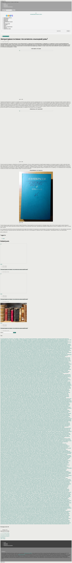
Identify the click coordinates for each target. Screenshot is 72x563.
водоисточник (29, 367)
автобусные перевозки (16, 342)
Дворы (60, 382)
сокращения (45, 487)
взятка (24, 365)
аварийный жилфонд (64, 340)
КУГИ (6, 414)
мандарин (34, 420)
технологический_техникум (18, 497)
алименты (60, 346)
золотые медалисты (18, 401)
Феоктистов (57, 509)
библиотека (22, 354)
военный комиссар (10, 368)
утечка (32, 505)
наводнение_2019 (8, 433)
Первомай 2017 (43, 455)
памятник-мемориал (10, 452)
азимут (57, 343)
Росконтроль (58, 477)
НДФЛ (39, 436)
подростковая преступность (32, 459)
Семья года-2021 (66, 482)
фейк (32, 509)
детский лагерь (3, 390)
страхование (54, 492)
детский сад (8, 390)
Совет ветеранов (11, 487)
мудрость (54, 430)
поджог (18, 459)
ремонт (1, 476)
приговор (19, 466)
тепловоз (6, 496)
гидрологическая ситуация (42, 376)
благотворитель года (26, 357)
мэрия (29, 432)
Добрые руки (38, 391)
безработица (35, 353)
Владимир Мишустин (32, 366)
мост (19, 430)
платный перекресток (49, 457)
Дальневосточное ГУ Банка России (56, 381)
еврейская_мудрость (12, 394)
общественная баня (42, 443)
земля (50, 400)
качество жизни (47, 407)
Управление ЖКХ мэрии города (18, 504)
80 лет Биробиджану (50, 339)
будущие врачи (30, 359)
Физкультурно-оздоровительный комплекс (57, 510)
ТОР (64, 497)
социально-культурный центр (33, 489)
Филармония (12, 511)
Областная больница (59, 441)
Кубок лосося (2, 414)
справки (41, 491)
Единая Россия (41, 394)
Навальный (62, 432)
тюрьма (51, 500)
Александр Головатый (26, 345)
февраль (30, 507)
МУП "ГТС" (48, 431)
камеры (67, 405)
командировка (42, 409)
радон (30, 473)
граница (67, 379)
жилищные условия (62, 396)
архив (64, 350)
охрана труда (10, 451)
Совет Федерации (18, 487)
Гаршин (43, 375)
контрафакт (39, 411)
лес (12, 417)
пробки (45, 468)
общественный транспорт (5, 444)
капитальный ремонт (19, 407)
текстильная (45, 495)
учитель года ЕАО (19, 506)
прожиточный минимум (41, 469)
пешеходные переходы (52, 456)
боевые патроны (22, 358)
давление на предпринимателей (6, 381)
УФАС (47, 505)
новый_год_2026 (24, 441)
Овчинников (60, 444)
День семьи (54, 387)
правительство (57, 463)
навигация (67, 432)
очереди (14, 451)
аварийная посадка (36, 340)
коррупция (21, 412)
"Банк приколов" (5, 338)
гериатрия (2, 376)
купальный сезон (46, 414)
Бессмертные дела (63, 353)
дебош (65, 382)
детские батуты (42, 389)
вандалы (2, 362)
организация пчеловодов (42, 448)
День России (49, 387)
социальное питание (4, 490)
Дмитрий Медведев (11, 391)
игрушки (57, 401)
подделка (7, 459)
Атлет (22, 351)
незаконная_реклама (34, 437)
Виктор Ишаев (50, 365)
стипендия (27, 492)
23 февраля (24, 339)
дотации (29, 393)
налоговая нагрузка (9, 434)
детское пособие (21, 390)
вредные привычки (14, 370)
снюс (50, 486)
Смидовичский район (29, 486)
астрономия (6, 351)
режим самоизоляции (21, 475)
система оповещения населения (6, 484)
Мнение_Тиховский (17, 428)
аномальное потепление (32, 348)
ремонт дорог (6, 476)
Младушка (53, 427)
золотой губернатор (6, 401)
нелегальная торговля (45, 437)
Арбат (8, 350)
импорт (30, 402)
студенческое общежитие (16, 493)
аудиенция (26, 351)
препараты (40, 465)
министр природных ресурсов (21, 425)
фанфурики (10, 507)
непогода (55, 437)
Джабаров (27, 390)
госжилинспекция (24, 379)
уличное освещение (51, 502)
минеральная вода (30, 424)
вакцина (8, 361)
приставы (7, 468)
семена (41, 482)
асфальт (10, 351)
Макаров (53, 419)
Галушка (34, 375)
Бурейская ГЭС (46, 359)
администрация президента (44, 343)
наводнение (2, 433)
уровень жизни (13, 505)
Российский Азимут (27, 478)
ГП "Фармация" (57, 379)
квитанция (16, 408)
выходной (51, 374)
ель (16, 395)
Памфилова (64, 451)
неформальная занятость (63, 438)
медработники (40, 422)
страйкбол (48, 492)
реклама (57, 475)
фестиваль (65, 509)
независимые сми (3, 437)
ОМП (1, 446)
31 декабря (29, 339)
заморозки (16, 399)
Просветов (39, 470)
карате (33, 407)
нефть (69, 438)
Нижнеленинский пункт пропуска (6, 439)
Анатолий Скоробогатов (57, 347)
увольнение (14, 501)
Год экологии (26, 377)
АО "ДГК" (47, 349)
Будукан (25, 359)
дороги (64, 392)
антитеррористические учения (39, 349)
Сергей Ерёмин (13, 483)
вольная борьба (13, 369)
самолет (29, 480)
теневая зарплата (63, 495)
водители (18, 367)
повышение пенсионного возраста (24, 458)
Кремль (28, 413)
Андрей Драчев (12, 348)
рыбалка (35, 479)
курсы (1, 415)
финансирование (26, 511)
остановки (16, 449)
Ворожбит (18, 369)
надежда (23, 433)
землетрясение (45, 400)
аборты (31, 340)
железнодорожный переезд (46, 395)
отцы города (58, 450)
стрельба (59, 492)
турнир (31, 500)
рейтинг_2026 (53, 475)
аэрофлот (49, 351)
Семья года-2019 (53, 482)
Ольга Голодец (51, 445)
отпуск (33, 450)
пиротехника (16, 457)
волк (54, 368)
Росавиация (32, 477)
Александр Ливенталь (59, 345)
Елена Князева (6, 395)
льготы (68, 418)
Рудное (10, 479)
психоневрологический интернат (17, 472)
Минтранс (6, 427)
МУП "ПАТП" (57, 431)
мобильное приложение (66, 428)
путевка (49, 472)
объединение (45, 444)
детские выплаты (48, 389)
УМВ (60, 502)
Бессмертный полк (3, 354)
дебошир (68, 382)
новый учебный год (4, 441)
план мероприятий (41, 457)
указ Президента (35, 502)
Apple (3, 340)
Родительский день (4, 477)
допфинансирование (59, 392)
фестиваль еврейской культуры (6, 510)
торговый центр (9, 498)
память (15, 452)
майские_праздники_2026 (35, 419)
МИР (29, 427)
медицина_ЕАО (7, 422)
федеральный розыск (18, 509)
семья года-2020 (59, 482)
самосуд (38, 480)
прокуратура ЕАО (8, 470)
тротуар (45, 499)
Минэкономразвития (19, 427)
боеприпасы (27, 358)
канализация (12, 407)
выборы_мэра (49, 372)
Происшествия (7, 23)
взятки (27, 365)
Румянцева (24, 479)
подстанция (40, 459)
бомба (57, 358)
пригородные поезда (25, 466)
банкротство (28, 352)
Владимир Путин (39, 366)
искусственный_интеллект (37, 404)
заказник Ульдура (11, 398)
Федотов (24, 509)
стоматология (43, 492)
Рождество (18, 477)
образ (46, 442)
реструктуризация (18, 476)
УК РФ (30, 502)
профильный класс (26, 471)
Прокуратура (2, 470)
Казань (39, 405)
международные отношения (64, 422)
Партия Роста (3, 453)
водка (21, 367)
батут (47, 352)
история (59, 404)
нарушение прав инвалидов (9, 435)
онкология (24, 446)
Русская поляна (29, 479)
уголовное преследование (33, 501)
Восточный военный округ (51, 369)
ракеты (59, 473)
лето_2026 (42, 417)
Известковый (10, 402)
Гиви (10, 376)
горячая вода (58, 378)
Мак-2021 (50, 419)
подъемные (56, 459)
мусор (1, 432)
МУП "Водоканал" (43, 431)
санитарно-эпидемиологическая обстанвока (60, 480)
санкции (6, 481)
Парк (50, 452)
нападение (29, 434)
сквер (39, 484)
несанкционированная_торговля (6, 438)
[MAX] (12, 15)
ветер (16, 363)
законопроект (51, 398)
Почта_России (47, 463)
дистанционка (55, 390)
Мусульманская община (14, 432)
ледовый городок (11, 416)
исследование (54, 404)
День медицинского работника (11, 386)
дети (1, 389)
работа (69, 472)
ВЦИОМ (51, 371)
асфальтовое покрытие (16, 351)
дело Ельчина (50, 383)
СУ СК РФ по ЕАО (60, 493)
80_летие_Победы (58, 339)
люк (5, 419)
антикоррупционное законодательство (64, 348)
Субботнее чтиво (7, 28)
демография (55, 383)
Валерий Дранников (60, 361)
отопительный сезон (23, 450)
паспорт (16, 453)
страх (51, 492)
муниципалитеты (13, 431)
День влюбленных (3, 384)
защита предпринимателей (24, 400)
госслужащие (36, 379)
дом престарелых (43, 392)
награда (14, 433)
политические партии (28, 461)
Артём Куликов (56, 350)
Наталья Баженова (58, 435)
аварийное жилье (43, 340)
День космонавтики (67, 384)
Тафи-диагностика (37, 495)
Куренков (67, 414)
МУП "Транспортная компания (65, 431)
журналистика (24, 397)
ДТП (42, 393)
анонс (46, 348)
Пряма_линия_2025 (47, 471)
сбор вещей (21, 481)
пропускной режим (33, 470)
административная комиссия (9, 343)
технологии (10, 497)
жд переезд (31, 395)
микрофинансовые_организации (6, 424)
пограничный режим (51, 458)
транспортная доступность (10, 499)
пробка (42, 468)
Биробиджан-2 (3, 355)
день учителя (17, 388)
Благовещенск (62, 356)
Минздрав (36, 424)
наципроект (26, 436)
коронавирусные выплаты (65, 411)
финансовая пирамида (44, 511)
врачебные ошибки (4, 370)
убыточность (9, 501)
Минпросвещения (65, 425)
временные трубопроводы (23, 370)
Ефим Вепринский (22, 395)
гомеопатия (7, 378)
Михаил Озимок (43, 427)
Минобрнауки (48, 425)
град (64, 379)
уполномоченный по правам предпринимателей (26, 503)
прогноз (59, 468)
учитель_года (26, 506)
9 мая (1, 340)
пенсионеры (46, 454)
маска (8, 421)
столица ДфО (37, 492)
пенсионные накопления (5, 455)
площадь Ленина (63, 457)
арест (25, 350)
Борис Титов (67, 358)
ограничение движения (9, 445)
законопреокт (46, 398)
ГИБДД (7, 376)
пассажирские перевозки (23, 453)
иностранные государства (30, 403)
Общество (6, 19)
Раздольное (49, 473)
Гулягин (65, 380)
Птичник (30, 472)
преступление (45, 465)
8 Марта (42, 339)
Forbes (6, 340)
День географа (10, 384)
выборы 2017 (58, 371)
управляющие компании (5, 505)
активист (66, 343)
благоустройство (7, 358)
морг (1, 430)
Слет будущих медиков (42, 485)
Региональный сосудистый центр (56, 474)
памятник (4, 452)
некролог (39, 437)
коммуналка (2, 410)
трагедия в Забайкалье (36, 498)
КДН (20, 408)
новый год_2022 (61, 440)
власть (60, 366)
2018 (21, 339)
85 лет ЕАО (64, 339)
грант (70, 379)
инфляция (68, 403)
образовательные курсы (58, 442)
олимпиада (45, 445)
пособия (67, 462)
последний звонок (58, 462)
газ (11, 375)
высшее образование (29, 374)
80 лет (45, 339)
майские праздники (21, 419)
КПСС (57, 412)
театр (42, 495)
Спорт (5, 25)
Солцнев (55, 487)
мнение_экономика (24, 428)
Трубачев (53, 499)
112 (19, 339)
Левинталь (41, 415)
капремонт (26, 407)
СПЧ (44, 491)
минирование (56, 424)
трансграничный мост (45, 498)
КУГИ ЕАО (9, 414)
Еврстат (35, 394)
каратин (36, 407)
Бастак (40, 352)
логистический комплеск (5, 418)
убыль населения (3, 501)
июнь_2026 (2, 405)
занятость (20, 399)
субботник (2, 494)
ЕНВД (18, 395)
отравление (36, 450)
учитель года (13, 506)
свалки (41, 481)
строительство (68, 492)
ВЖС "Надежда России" (66, 363)
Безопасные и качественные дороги (26, 353)
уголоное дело (55, 501)
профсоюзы (36, 471)
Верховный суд (67, 362)
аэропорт (45, 351)
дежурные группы (11, 383)
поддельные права (13, 459)
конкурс (5, 411)
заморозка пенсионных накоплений (7, 399)
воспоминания (37, 369)
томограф (54, 497)
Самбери (7, 480)
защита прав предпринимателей (12, 400)
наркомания (57, 434)
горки (14, 378)
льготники (57, 418)
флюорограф (10, 512)
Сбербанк (17, 481)
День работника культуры (25, 387)
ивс (49, 401)
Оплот (67, 446)
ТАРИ (22, 495)
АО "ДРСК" (51, 349)
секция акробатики (66, 481)
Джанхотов (31, 390)
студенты (9, 493)
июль (66, 404)
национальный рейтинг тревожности (16, 436)
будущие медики (36, 359)
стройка (1, 493)
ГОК (44, 377)
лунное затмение (32, 418)
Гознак (42, 377)
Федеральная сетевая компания (59, 507)
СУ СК (33, 493)
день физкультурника (24, 388)
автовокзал (33, 342)
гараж (37, 375)
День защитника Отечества (35, 384)
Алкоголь (2, 347)
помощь (45, 461)
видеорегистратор (38, 365)
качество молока (63, 407)
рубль (8, 479)
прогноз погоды (64, 468)
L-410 (12, 340)
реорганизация (12, 476)
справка (38, 491)
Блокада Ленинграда (14, 358)
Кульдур (26, 414)
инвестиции (45, 402)
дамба (16, 382)
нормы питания (31, 441)
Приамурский (56, 465)
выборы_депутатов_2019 (42, 372)
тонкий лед (58, 497)
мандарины (38, 420)
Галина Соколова (29, 375)
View (1, 264)
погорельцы (36, 458)
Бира (50, 354)
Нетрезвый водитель (45, 438)
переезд (57, 455)
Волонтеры (57, 368)
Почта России (42, 463)
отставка (41, 450)
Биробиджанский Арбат (45, 355)
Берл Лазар (49, 353)
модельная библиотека (4, 429)
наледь (47, 433)
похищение (34, 463)
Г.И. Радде (6, 375)
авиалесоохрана (41, 341)
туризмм (28, 500)
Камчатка (2, 407)
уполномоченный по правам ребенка (43, 503)
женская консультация (64, 395)
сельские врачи (3, 482)
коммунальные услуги (27, 410)
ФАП (14, 507)
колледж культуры (32, 409)
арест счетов (28, 350)
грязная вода (37, 380)
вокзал (47, 368)
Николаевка (15, 439)
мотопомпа (32, 430)
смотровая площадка (37, 486)
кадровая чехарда (29, 405)
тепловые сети (11, 496)
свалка (38, 481)
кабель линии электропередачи (11, 405)
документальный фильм (56, 391)
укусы (46, 502)
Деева (6, 383)
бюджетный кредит (54, 360)
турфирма (38, 500)
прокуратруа (64, 469)
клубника (7, 409)
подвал (67, 458)
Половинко (38, 461)
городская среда (31, 378)
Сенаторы (2, 483)
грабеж (61, 379)
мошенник (36, 430)
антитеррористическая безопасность (13, 349)
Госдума (19, 379)
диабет (37, 390)
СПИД (1, 491)
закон (24, 398)
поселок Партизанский (29, 462)
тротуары (49, 499)
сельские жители (9, 482)
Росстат (35, 478)
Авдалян (25, 341)
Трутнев (8, 500)
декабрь (22, 383)
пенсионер (37, 454)
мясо (48, 432)
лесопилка (29, 417)
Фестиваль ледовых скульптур (27, 510)
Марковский (68, 420)
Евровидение (27, 394)
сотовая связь (8, 489)
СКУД (24, 485)
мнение (56, 427)
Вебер (13, 362)
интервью (46, 403)
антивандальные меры (51, 348)
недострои (58, 436)
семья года (47, 482)
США (9, 495)
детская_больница (35, 389)
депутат (56, 388)
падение (47, 451)
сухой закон (53, 494)
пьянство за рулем (64, 472)
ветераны (22, 363)
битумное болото (50, 356)
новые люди (38, 440)
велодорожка (52, 362)
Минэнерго (25, 427)
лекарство (41, 416)
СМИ (20, 486)
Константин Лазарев (14, 411)
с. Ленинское (55, 479)
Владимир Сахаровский (47, 366)
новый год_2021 (55, 440)
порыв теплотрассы (9, 462)
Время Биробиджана (32, 370)
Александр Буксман (10, 345)
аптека (1, 350)
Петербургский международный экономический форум (21, 456)
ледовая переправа (66, 415)
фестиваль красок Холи (17, 510)
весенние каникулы (4, 363)
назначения (30, 433)
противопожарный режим (5, 471)
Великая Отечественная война (44, 362)
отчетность (2, 451)
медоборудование (29, 422)
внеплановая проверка (66, 366)
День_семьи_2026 (48, 388)
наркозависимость (43, 434)
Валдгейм (16, 361)
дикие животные (42, 390)
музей (57, 430)
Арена (10, 350)
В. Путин (65, 360)
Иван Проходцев (43, 401)
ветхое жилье (50, 363)
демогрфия (60, 383)
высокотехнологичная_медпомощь (7, 374)
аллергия (15, 347)
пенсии (33, 454)
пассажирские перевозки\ (32, 453)
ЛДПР (37, 415)
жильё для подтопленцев (15, 397)
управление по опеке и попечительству (52, 504)
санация (46, 480)
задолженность (3, 398)
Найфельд (35, 433)
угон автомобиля (66, 501)
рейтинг (48, 475)
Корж (54, 411)
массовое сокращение (24, 421)
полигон (1, 461)
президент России (3, 465)
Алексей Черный (51, 346)
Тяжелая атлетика (56, 500)
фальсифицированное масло (57, 506)
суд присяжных (18, 494)
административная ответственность (22, 343)
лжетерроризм (47, 417)
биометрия (46, 354)
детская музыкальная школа (18, 389)
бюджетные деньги (18, 360)
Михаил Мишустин (36, 427)
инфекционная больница (57, 403)
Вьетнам (59, 374)
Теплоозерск (24, 496)
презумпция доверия (31, 465)
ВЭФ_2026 (65, 374)
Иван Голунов (37, 401)
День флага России (32, 388)
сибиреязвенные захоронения (38, 483)
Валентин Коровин (44, 361)
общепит (36, 443)
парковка (57, 452)
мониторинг (61, 429)
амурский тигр (42, 347)
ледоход (23, 416)
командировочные (48, 409)
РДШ (14, 474)
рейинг (45, 475)
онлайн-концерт (29, 446)
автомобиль (46, 342)
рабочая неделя (9, 473)
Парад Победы (37, 452)
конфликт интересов (45, 411)
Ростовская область (54, 478)
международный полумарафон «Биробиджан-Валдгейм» (11, 423)
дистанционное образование (64, 390)
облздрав (7, 442)
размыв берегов (55, 473)
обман (38, 442)
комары (53, 409)
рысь (52, 479)
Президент (67, 464)
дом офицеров (37, 392)
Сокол (41, 487)
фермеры (61, 509)
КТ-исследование (67, 413)
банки (67, 351)
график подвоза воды (4, 380)
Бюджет (63, 359)
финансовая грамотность (35, 511)
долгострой (18, 392)
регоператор (7, 475)
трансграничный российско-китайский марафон (59, 498)
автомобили (41, 342)
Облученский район (13, 442)
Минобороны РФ (42, 425)
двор (58, 382)
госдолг (15, 379)
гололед (55, 377)
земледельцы (39, 400)
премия (36, 465)
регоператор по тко (13, 475)
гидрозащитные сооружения (19, 376)
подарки (56, 458)
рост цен (39, 478)
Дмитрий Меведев (4, 391)
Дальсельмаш (12, 382)
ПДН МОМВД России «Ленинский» (13, 454)
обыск (54, 444)
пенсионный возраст (14, 455)
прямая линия (54, 471)
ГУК (63, 380)
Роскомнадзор (53, 477)
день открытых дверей (32, 386)
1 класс (10, 339)
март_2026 (4, 421)
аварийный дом (57, 340)
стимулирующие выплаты (20, 492)
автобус (56, 341)
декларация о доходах (43, 383)
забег (36, 397)
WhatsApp (19, 340)
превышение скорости (24, 464)
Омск (5, 446)
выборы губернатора (65, 371)
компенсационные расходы (41, 410)
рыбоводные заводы (41, 479)
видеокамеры (31, 365)
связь (50, 481)
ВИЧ (11, 366)
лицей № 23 (62, 417)
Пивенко (67, 456)
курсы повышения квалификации (9, 415)
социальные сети (28, 490)
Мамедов (20, 420)
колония (37, 409)
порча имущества (59, 461)
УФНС (54, 505)
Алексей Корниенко (29, 346)
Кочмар (51, 412)
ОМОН (68, 445)
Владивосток (16, 366)
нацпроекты (35, 436)
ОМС (3, 446)
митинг (31, 427)
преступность (50, 465)
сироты (61, 483)
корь (25, 412)
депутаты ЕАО (65, 388)
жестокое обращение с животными (19, 396)
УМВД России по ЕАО (13, 503)
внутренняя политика (10, 367)
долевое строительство (25, 392)
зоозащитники (25, 401)
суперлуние (41, 494)
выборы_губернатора (32, 372)
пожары (37, 460)
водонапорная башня (53, 367)
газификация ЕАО (15, 375)
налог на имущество (55, 433)
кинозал (33, 408)
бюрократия (60, 360)
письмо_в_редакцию (31, 457)
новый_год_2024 (11, 441)
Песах (5, 456)
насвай (41, 435)
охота (6, 451)
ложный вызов (12, 418)
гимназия (49, 376)
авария (8, 341)
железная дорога (37, 395)
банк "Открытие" (58, 351)
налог (50, 433)
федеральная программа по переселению (45, 507)
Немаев (51, 437)
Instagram (9, 340)
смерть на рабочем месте (14, 486)
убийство (62, 500)
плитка (58, 457)
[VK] (10, 15)
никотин (48, 439)
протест (42, 470)
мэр (27, 432)
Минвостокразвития (22, 424)
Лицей (58, 417)
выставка (15, 374)
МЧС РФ (25, 432)
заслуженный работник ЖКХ (64, 399)
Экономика (6, 18)
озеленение (23, 445)
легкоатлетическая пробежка (55, 415)
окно (26, 445)
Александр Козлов (42, 345)
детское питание (14, 390)
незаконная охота (19, 437)
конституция (29, 411)
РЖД (43, 476)
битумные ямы (56, 356)
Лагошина (32, 415)
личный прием (67, 417)
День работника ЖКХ (15, 387)
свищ (48, 481)
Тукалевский (17, 500)
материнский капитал (37, 421)
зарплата (54, 399)
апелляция (55, 349)
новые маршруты (44, 440)
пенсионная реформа (63, 454)
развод (45, 473)
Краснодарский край (4, 413)
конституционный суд (22, 411)
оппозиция (6, 448)
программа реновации (9, 469)
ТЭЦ (45, 500)
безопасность (16, 353)
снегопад (47, 486)
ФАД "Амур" (43, 506)
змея (1, 401)
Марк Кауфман (55, 420)
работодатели (3, 473)
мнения (29, 428)
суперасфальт (36, 494)
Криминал (47, 413)
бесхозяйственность (11, 354)
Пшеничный (58, 472)
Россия (32, 478)
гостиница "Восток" (42, 379)
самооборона (33, 480)
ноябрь (43, 441)
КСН (63, 413)
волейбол (51, 368)
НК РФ (51, 439)
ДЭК (50, 393)
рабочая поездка (15, 473)
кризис (39, 413)
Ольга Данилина (57, 445)
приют (27, 468)
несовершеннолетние (29, 438)
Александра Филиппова (20, 346)
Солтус (52, 487)
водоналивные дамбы (44, 367)
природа (35, 466)
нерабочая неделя (60, 437)
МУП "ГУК (53, 431)
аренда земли (14, 350)
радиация (27, 473)
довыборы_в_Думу (45, 391)
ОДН (17, 445)
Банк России (63, 351)
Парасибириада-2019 (44, 452)
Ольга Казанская (63, 445)
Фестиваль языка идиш (44, 510)
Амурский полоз (36, 347)
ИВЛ (48, 401)
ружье (13, 479)
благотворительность (57, 357)
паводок (43, 451)
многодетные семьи (35, 428)
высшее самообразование (38, 374)
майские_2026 (27, 419)
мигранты (42, 423)
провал (52, 468)
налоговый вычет (24, 434)
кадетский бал (20, 405)
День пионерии (65, 386)
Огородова (65, 444)
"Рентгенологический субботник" (62, 338)
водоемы (24, 367)
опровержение (22, 448)
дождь (50, 391)
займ (7, 398)
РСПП (64, 478)
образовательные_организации (6, 443)
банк (54, 351)
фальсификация (49, 506)
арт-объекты (40, 350)
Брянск (22, 359)
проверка (56, 468)
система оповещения (67, 483)
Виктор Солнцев (62, 365)
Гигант (12, 376)
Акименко (62, 343)
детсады (4, 389)
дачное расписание (21, 382)
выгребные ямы (3, 373)
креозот (32, 413)
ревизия (29, 474)
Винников (2, 366)
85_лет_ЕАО (68, 339)
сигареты (46, 483)
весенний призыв (11, 363)
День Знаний (52, 384)
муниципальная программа (21, 431)
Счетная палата (64, 494)
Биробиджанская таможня (27, 355)
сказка (33, 484)
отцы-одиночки (64, 450)
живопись (36, 396)
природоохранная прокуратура (51, 466)
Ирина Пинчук (13, 404)
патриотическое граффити (52, 453)
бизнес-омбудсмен (40, 354)
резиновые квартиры (38, 475)
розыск (21, 477)
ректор (66, 475)
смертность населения (4, 486)
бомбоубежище (62, 358)
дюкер (52, 393)
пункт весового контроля (37, 472)
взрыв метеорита (19, 365)
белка (39, 353)
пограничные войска (43, 458)
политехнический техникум (19, 461)
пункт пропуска (45, 472)
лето (39, 417)
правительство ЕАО (64, 463)
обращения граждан (21, 443)
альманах (19, 347)
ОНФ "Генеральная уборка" (39, 446)
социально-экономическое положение (61, 489)
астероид (2, 351)
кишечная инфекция (55, 408)
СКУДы (26, 485)
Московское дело (14, 430)
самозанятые (25, 480)
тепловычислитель (17, 496)
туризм (24, 500)
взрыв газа (5, 365)
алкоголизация (67, 346)
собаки (52, 486)
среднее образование (49, 491)
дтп (44, 393)
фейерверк (28, 509)
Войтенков (44, 368)
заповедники (39, 399)
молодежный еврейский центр (22, 429)
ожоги (19, 445)
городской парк (46, 378)
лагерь (28, 415)
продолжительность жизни (19, 469)
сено (5, 483)
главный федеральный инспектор (62, 376)
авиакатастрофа (35, 341)
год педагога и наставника (14, 377)
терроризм (2, 497)
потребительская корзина (27, 463)
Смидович (23, 486)
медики (66, 421)
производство (48, 469)
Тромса (42, 499)
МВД (53, 421)
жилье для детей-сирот (5, 397)
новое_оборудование (31, 440)
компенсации (33, 410)
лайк (35, 415)
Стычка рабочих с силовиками (26, 493)
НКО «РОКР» (57, 439)
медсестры (45, 422)
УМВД (62, 502)
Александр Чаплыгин (12, 346)
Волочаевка (61, 368)
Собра (67, 486)
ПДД (5, 454)
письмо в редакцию (23, 457)
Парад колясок (31, 452)
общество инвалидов (26, 444)
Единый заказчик (54, 394)
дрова (40, 393)
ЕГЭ (37, 394)
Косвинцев (28, 412)
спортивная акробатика (9, 491)
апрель (68, 349)
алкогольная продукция (8, 347)
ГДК (45, 375)
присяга (10, 468)
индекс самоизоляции (62, 402)
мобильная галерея (51, 428)
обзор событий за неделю (50, 441)
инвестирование (39, 402)
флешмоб (6, 512)
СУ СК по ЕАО (37, 493)
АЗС (60, 343)
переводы (54, 455)
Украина (43, 502)
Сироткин (58, 483)
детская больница (9, 389)
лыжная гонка (45, 418)
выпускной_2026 (44, 373)
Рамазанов (63, 473)
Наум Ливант (66, 435)
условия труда (18, 505)
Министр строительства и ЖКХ (33, 425)
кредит (9, 413)
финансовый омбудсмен (62, 511)
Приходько (23, 468)
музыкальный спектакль (5, 431)
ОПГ (52, 446)
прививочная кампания (12, 466)
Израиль (24, 402)
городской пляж (52, 378)
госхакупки (52, 379)
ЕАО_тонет (58, 393)
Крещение (36, 413)
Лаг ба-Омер (24, 415)
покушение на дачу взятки (52, 460)
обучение (32, 443)
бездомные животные (61, 352)
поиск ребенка (44, 460)
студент (5, 493)
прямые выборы (60, 471)
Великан (16, 362)
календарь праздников (58, 405)
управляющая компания (64, 504)
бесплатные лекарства (55, 353)
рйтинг (58, 476)
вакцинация (12, 361)
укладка (40, 502)
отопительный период (14, 450)
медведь (63, 421)
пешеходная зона (43, 456)
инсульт (42, 403)
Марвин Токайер (44, 420)
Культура (5, 24)
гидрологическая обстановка (31, 376)
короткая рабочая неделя (14, 412)
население (45, 435)
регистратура (66, 474)
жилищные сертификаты (54, 396)
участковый (2, 506)
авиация (53, 341)
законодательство (39, 398)
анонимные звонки (41, 348)
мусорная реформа (6, 432)
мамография (29, 420)
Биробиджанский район (23, 356)
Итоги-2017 (63, 404)
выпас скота (15, 373)
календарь (51, 405)
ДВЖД (41, 382)
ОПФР (33, 448)
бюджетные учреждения (45, 360)
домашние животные (51, 392)
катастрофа (40, 407)
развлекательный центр (39, 473)
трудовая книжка (58, 499)
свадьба (35, 481)
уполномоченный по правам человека (57, 503)
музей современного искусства (64, 430)
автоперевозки (52, 342)
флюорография (16, 512)
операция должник (56, 446)
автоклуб (37, 342)
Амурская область (29, 347)
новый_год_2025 (17, 441)
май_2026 (15, 419)
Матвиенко (31, 421)
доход (32, 393)
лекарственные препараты (34, 416)
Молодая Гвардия (12, 429)
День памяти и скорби (57, 386)
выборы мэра (2, 372)
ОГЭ (15, 445)
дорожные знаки (6, 393)
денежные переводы (66, 383)
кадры (34, 405)
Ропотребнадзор (26, 477)
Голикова (47, 377)
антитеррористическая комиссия (27, 349)
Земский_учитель (60, 400)
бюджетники (11, 360)
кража (59, 412)
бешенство (18, 354)
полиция (34, 461)
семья (44, 482)
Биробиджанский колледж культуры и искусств (9, 356)
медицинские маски (14, 422)
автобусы (29, 342)
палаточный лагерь (54, 451)
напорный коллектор (36, 434)
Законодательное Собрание (30, 398)
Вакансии (6, 4)
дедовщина (2, 383)
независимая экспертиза (65, 436)
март (1, 421)
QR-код (15, 340)
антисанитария (3, 349)
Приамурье (61, 465)
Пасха (38, 453)
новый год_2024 (68, 440)
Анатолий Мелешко (48, 347)
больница (40, 358)
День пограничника (7, 387)
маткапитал (44, 421)
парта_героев (61, 452)
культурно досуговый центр (37, 414)
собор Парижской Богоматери (60, 486)
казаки (36, 405)
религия (69, 475)
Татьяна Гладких (30, 495)
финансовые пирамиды (52, 511)
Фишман (2, 512)
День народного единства (23, 386)
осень (59, 448)
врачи (9, 370)
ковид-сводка (23, 409)
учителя (30, 506)
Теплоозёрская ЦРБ (35, 496)
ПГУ (64, 453)
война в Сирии (39, 368)
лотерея (22, 418)
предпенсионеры (45, 464)
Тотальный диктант (18, 498)
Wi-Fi (22, 340)
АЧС (43, 351)
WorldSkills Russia (26, 340)
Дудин (46, 393)
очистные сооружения (27, 451)
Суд (14, 494)
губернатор (44, 380)
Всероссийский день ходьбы (21, 371)
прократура (59, 469)
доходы (35, 393)
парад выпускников (24, 452)
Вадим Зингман (3, 361)
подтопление (45, 459)
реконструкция (62, 475)
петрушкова (38, 456)
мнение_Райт (10, 428)
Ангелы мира (64, 347)
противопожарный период (61, 470)
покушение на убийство (62, 460)
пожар (59, 459)
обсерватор (28, 443)
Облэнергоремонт (23, 442)
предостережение (32, 464)
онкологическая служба (17, 446)
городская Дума (25, 378)
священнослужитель (56, 481)
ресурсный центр (25, 476)
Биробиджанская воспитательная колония (14, 355)
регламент (2, 475)
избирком (6, 402)
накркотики (43, 433)
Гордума (11, 378)
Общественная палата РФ (61, 443)
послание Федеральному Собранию (41, 462)
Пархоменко (8, 453)
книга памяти (11, 409)
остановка (12, 449)
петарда (8, 456)
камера (64, 405)
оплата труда (63, 446)
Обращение (15, 443)
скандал (36, 484)
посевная (23, 462)
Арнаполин (36, 350)
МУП (39, 431)
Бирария (56, 354)
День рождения (44, 387)
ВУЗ (48, 371)
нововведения (24, 440)
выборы (54, 371)
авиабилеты (29, 341)
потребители (19, 463)
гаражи (40, 375)
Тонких (61, 497)
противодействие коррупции (50, 470)
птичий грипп (26, 472)
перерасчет (61, 455)
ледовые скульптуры (4, 416)
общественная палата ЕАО (51, 443)
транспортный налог (27, 499)
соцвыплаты (20, 489)
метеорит (34, 423)
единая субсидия (47, 394)
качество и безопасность (55, 407)
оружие (49, 448)
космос (44, 412)
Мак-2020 (46, 419)
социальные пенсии (21, 490)
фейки (34, 509)
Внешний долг (3, 367)
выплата (19, 373)
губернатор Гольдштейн (51, 380)
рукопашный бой (18, 479)
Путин (52, 472)
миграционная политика (48, 423)
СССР (68, 491)
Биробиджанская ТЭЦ (37, 355)
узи (14, 502)
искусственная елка (28, 404)
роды (9, 477)
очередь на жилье (19, 451)
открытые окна (60, 449)
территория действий (66, 496)
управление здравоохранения (30, 504)
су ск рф (55, 493)
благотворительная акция (35, 357)
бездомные (54, 352)
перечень (66, 455)
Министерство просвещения (9, 425)
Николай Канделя (42, 439)
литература (54, 417)
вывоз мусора (65, 372)
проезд (35, 469)
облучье (18, 442)
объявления (50, 444)
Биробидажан (63, 354)
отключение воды (34, 449)
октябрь (29, 445)
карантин (30, 407)
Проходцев (41, 471)
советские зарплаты (33, 487)
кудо (16, 414)
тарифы (25, 495)
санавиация (42, 480)
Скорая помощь (20, 485)
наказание (39, 433)
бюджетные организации (27, 360)
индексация (12, 403)
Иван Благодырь (31, 401)
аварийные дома (50, 340)
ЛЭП (71, 418)
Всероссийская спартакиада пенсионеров (8, 371)
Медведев (59, 421)
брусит (15, 359)
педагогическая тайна (27, 454)
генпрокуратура (60, 375)
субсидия (10, 494)
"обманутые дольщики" (51, 338)
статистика (7, 492)
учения (6, 506)
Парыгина (13, 453)
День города (16, 384)
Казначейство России (45, 405)
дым (48, 393)
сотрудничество (14, 489)
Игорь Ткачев (53, 401)
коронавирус (57, 411)
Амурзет (24, 347)
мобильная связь (58, 428)
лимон (51, 417)
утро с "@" (43, 505)
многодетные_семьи (43, 428)
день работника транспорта (35, 387)
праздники (13, 464)
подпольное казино (23, 459)
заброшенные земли (55, 397)
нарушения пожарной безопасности (33, 435)
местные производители (27, 423)
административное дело (34, 343)
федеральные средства (9, 509)
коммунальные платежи (18, 410)
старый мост (2, 492)
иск (23, 404)
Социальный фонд (43, 490)
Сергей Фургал (25, 483)
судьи (30, 494)
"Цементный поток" (4, 339)
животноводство (41, 396)
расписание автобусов (9, 474)
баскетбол (37, 352)
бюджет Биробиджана (4, 360)
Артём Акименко (49, 350)
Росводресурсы (38, 477)
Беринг (45, 353)
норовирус (36, 441)
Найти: (1, 332)
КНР (17, 409)
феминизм (49, 509)
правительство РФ (4, 464)
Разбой (32, 473)
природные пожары (41, 466)
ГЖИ (5, 376)
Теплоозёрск (29, 496)
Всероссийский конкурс (31, 371)
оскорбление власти (64, 448)
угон (62, 501)
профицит (32, 471)
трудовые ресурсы (65, 499)
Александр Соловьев (4, 346)
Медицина (6, 20)
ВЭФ (62, 374)
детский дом (66, 389)
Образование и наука (8, 21)
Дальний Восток (6, 382)
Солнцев (49, 487)
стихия (30, 492)
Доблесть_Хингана (27, 391)
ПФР (55, 472)
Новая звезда (62, 439)
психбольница (66, 471)
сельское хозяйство (24, 482)
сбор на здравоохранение (29, 481)
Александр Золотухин (35, 345)
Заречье (50, 399)
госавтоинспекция (7, 379)
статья (11, 492)
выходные (55, 374)
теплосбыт (55, 496)
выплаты (22, 373)
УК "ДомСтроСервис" (20, 502)
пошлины (52, 463)
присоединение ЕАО (61, 466)
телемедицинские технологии (54, 495)
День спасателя (65, 387)
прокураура (20, 470)
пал (49, 451)
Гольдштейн (2, 378)
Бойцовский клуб (33, 358)
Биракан (52, 354)
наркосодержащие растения (64, 434)
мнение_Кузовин (61, 427)
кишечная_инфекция (63, 408)
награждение (18, 433)
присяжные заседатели (16, 468)
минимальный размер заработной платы (45, 424)
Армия (32, 350)
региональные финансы (36, 474)
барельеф (33, 352)
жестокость (28, 396)
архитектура (68, 350)
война (35, 368)
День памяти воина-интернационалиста (45, 386)
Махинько (48, 421)
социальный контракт (35, 490)
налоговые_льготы (17, 434)
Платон (55, 457)
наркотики (2, 435)
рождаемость (13, 477)
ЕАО (55, 393)
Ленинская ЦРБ (46, 416)
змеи (70, 400)
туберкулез (12, 500)
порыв (64, 461)
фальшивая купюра (66, 506)
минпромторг (58, 425)
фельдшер (45, 509)
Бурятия (60, 359)
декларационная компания (29, 383)
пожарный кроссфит (14, 460)
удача (1, 502)
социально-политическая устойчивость (46, 489)
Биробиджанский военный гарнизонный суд (59, 355)
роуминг (59, 478)
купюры (58, 414)
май (12, 419)
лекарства (27, 416)
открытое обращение (52, 449)
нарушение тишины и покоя (20, 435)
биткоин (34, 356)
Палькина (60, 451)
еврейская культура (4, 394)
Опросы (5, 27)
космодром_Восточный (38, 412)
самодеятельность (19, 480)
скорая (15, 485)
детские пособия (55, 389)
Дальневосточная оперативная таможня (25, 381)
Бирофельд (30, 356)
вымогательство (9, 373)
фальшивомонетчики (4, 507)
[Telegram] (6, 15)
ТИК (30, 497)
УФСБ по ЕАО (60, 505)
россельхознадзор (11, 478)
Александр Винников (18, 345)
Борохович (2, 359)
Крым (50, 413)
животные (47, 396)
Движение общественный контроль (50, 382)
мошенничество (46, 430)
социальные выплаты (12, 490)
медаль (55, 421)
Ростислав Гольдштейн (45, 478)
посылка (15, 463)
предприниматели (52, 464)
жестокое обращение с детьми (6, 396)
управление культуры (40, 504)
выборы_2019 (14, 372)
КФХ (16, 415)
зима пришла (66, 400)
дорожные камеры (13, 393)
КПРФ (54, 412)
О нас (5, 3)
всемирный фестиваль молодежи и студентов (45, 370)
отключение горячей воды (43, 449)
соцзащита (25, 489)
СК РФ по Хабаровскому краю (26, 484)
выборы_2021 (20, 372)
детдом (69, 388)
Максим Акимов (58, 419)
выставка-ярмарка (21, 374)
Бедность (50, 352)
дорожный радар (20, 393)
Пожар (62, 459)
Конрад (8, 411)
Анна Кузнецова (24, 348)
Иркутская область (19, 404)
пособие (64, 462)
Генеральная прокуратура (51, 375)
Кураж (61, 414)
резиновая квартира (30, 475)
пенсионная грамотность (54, 454)
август (22, 341)
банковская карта (7, 352)
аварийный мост (3, 341)
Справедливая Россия (33, 491)
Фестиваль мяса (36, 510)
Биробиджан (68, 354)
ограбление (2, 445)
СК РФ (19, 484)
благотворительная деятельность (46, 357)
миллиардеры (15, 424)
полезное (68, 460)
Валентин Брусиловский (35, 361)
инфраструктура (3, 404)
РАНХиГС (69, 473)
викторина (67, 365)
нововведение (12, 440)
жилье (67, 396)
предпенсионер (39, 464)
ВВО (9, 362)
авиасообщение (48, 341)
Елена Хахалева (12, 395)
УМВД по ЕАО (66, 502)
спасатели (58, 490)
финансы (68, 511)
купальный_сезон (53, 414)
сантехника (10, 481)
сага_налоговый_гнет (62, 479)
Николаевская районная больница (32, 439)
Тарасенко (19, 495)
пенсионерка (41, 454)
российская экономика (19, 478)
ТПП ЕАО (24, 498)
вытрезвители (46, 374)
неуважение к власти (53, 438)
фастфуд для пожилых (23, 507)
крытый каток (54, 413)
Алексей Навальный (37, 346)
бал (52, 351)
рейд (43, 475)
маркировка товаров (62, 420)
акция (69, 343)
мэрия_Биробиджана (43, 432)
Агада (56, 342)
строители (63, 492)
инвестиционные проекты (52, 402)
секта (61, 481)
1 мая (13, 339)
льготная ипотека (51, 418)
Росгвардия (43, 477)
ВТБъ (46, 371)
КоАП (19, 409)
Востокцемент (43, 369)
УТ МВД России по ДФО (26, 505)
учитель (9, 506)
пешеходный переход (61, 456)
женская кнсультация (56, 395)
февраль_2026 (34, 507)
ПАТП (41, 453)
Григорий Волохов (18, 380)
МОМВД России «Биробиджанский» (52, 429)
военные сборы (3, 368)
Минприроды (53, 425)
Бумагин (41, 359)
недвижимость (53, 436)
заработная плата (45, 399)
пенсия (26, 455)
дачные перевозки (28, 382)
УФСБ (57, 505)
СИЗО (49, 483)
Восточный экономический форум (62, 369)
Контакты (6, 5)
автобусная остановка (62, 341)
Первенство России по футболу (34, 455)
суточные (49, 494)
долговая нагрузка (7, 392)
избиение (64, 401)
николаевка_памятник (22, 439)
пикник (1, 457)
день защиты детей (45, 384)
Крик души (43, 413)
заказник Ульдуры (19, 398)
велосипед (62, 362)
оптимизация (29, 448)
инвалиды (34, 402)
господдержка (30, 379)
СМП (43, 486)
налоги (4, 434)
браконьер (9, 359)
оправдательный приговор (13, 448)
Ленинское (58, 416)
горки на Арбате (19, 378)
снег (44, 486)
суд (12, 494)
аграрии (63, 342)
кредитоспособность (23, 413)
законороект (56, 398)
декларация (36, 383)
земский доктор (54, 400)
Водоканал (34, 367)
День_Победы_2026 (40, 388)
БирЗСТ (59, 354)
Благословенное (18, 357)
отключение (28, 449)
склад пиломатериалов (9, 485)
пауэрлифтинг (60, 453)
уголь (59, 501)
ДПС (38, 393)
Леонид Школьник (8, 417)
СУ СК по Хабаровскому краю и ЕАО (46, 493)
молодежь (30, 429)
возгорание (26, 368)
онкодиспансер (9, 446)
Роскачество (47, 477)
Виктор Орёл (56, 365)
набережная (57, 432)
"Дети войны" (16, 338)
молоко (34, 429)
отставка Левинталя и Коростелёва (49, 450)
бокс (37, 358)
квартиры (12, 408)
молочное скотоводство (40, 429)
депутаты (60, 388)
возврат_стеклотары (19, 368)
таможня (15, 495)
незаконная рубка (26, 437)
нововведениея (18, 440)
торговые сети (3, 498)
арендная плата (20, 350)
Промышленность (25, 470)
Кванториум (8, 408)
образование (50, 442)
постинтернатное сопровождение (6, 463)
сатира (13, 481)
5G (32, 339)
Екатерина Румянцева (62, 394)
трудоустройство (3, 500)
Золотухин (12, 401)
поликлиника (5, 461)
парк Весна (53, 452)
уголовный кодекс (41, 501)
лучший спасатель (39, 418)
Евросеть (32, 394)
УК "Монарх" (26, 502)
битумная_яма (44, 356)
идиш (60, 401)
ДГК (63, 382)
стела (13, 492)
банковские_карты (14, 352)
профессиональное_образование (16, 471)
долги (64, 391)
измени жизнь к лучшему (18, 402)
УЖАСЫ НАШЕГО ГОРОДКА (8, 502)
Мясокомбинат (52, 432)
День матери (2, 386)
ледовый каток (18, 416)
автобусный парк (24, 342)
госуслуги (48, 379)
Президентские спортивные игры (20, 465)
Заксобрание (61, 398)
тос (13, 498)
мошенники (40, 430)
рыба (33, 479)
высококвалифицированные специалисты (55, 373)
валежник (29, 361)
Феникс (53, 509)
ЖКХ (4, 22)
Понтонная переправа (51, 461)
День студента (7, 388)
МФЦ (20, 432)
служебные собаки (60, 485)
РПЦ (62, 478)
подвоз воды (2, 459)
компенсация (49, 410)
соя (55, 490)
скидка (54, 484)
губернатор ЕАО (59, 380)
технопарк (25, 497)
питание (36, 457)
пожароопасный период (22, 460)
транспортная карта (19, 499)
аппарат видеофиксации (62, 349)
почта (38, 463)
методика (38, 423)
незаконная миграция (11, 437)
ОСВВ (52, 448)
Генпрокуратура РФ (67, 375)
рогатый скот (62, 476)
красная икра (65, 412)
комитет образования (63, 409)
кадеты (24, 405)
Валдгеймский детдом (22, 361)
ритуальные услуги (53, 476)
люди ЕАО (2, 419)
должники (32, 392)
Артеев (44, 350)
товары (47, 497)
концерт (51, 411)
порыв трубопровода (17, 462)
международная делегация (53, 422)
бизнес (26, 354)
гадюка (9, 375)
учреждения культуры (36, 506)
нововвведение (6, 440)
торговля (67, 497)
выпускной (39, 373)
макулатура (6, 420)
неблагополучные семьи (45, 436)
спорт (4, 491)
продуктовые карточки (29, 469)
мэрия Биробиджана (35, 432)
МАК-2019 (42, 419)
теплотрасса (59, 496)
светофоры (45, 481)
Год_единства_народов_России (35, 377)
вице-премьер (7, 366)
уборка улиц (66, 500)
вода (15, 367)
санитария (50, 480)
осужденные (20, 449)
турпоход (34, 500)
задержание (63, 397)
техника (6, 497)
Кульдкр (23, 414)
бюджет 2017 (67, 359)
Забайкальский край (31, 397)
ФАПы (16, 507)
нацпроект (31, 436)
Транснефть (2, 499)
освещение (55, 448)
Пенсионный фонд (21, 455)
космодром (32, 412)
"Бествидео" (10, 338)
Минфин (13, 427)
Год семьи (21, 377)
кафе (43, 407)
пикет (70, 456)
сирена (51, 483)
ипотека (8, 404)
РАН (66, 473)
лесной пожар (18, 417)
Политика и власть (8, 17)
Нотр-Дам (40, 441)
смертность (66, 485)
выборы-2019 (60, 372)
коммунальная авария (9, 410)
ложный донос (18, 418)
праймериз (18, 464)
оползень (2, 448)
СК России (16, 484)
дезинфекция (17, 383)
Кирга (47, 408)
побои (16, 458)
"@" (1, 338)
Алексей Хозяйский (44, 346)
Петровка (34, 456)
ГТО (41, 380)
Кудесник (13, 414)
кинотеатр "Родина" (42, 408)
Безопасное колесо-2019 (8, 353)
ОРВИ (36, 448)
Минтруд (10, 427)
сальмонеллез (3, 480)
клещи (3, 409)
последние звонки (51, 462)
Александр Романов (67, 345)
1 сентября (16, 339)
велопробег (57, 362)
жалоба (27, 395)
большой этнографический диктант (49, 358)
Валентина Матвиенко (52, 361)
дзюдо (34, 390)
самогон (13, 480)
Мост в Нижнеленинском (25, 430)
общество (12, 444)
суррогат (45, 494)
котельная (48, 412)
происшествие (54, 469)
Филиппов (17, 511)
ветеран (19, 363)
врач (70, 369)
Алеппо (56, 346)
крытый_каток (59, 413)
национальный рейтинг (4, 436)
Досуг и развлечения (8, 26)
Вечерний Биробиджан (57, 363)
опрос (26, 448)
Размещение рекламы (8, 6)
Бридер (12, 359)
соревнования (3, 489)
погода (32, 458)
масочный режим (16, 421)
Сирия (54, 483)
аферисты (30, 351)
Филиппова (21, 511)
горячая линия (63, 378)
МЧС (23, 432)
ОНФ (33, 446)
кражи (62, 412)
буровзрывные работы (53, 359)
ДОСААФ (25, 393)
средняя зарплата (57, 491)
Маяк (51, 421)
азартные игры (53, 343)
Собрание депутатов (4, 487)
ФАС (18, 507)
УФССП (67, 505)
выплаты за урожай (28, 373)
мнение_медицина (4, 428)
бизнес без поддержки (32, 354)
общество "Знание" (18, 444)
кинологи (37, 408)
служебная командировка (51, 485)
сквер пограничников (44, 484)
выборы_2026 (25, 372)
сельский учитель (16, 482)
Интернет (50, 403)
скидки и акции (58, 484)
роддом (66, 476)
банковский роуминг (22, 352)
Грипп (23, 380)
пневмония (6, 458)
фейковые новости (39, 509)
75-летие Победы (36, 339)
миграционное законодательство (59, 423)
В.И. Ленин (69, 360)
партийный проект (68, 452)
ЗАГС (60, 397)
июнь (69, 404)
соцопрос (49, 490)
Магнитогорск (8, 419)
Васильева (6, 362)
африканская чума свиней (37, 351)
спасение (62, 490)
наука (63, 435)
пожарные (8, 460)
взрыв (1, 365)
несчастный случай (37, 438)
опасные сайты (48, 446)
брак (6, 359)
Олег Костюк (40, 445)
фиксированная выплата (5, 511)
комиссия (57, 409)
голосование (59, 377)
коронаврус (2, 412)
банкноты (2, 352)
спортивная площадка (18, 491)
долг (62, 391)
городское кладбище (39, 378)
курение (64, 414)
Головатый (51, 377)
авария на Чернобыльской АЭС (15, 341)
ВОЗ (14, 368)
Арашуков (5, 350)
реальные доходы (19, 474)
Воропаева (22, 369)
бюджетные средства (36, 360)
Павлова (40, 451)
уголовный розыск (49, 501)
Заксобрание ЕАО (67, 398)
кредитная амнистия (15, 413)
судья (32, 494)
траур (32, 499)
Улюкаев (57, 502)
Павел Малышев (35, 451)
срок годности (64, 491)
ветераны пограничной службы (30, 363)
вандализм (66, 361)
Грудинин (26, 380)
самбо (10, 480)
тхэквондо (42, 500)
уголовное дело (25, 501)
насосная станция (50, 435)
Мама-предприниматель (13, 420)
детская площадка (27, 389)
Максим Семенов (64, 419)
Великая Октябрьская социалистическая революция (28, 362)
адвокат (66, 342)
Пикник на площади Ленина (8, 457)
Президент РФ (10, 465)
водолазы (38, 367)
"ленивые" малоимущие (42, 338)
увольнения (19, 501)
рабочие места (22, 473)
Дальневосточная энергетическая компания (41, 381)
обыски (56, 444)
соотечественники (61, 487)
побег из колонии (11, 458)
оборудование (42, 442)
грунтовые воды (31, 380)
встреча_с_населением (40, 371)
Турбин (21, 500)
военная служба (67, 367)
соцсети (52, 490)
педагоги (21, 454)
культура (30, 414)
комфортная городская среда (58, 410)
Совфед (38, 487)
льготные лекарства (63, 418)
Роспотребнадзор (3, 478)
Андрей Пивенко (18, 348)
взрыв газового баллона (11, 365)
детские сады (61, 389)
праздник (9, 464)
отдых (24, 449)
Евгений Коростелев (64, 393)
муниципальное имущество (32, 431)
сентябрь (8, 483)
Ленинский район (52, 416)
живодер (32, 396)
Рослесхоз (63, 477)
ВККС (13, 366)
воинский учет (31, 368)
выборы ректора (8, 372)
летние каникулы (34, 417)
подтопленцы (51, 459)
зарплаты (57, 399)
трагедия (30, 498)
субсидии (6, 494)
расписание (2, 474)
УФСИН (64, 505)
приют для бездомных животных (35, 468)
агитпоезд (59, 342)
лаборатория (19, 415)
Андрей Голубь (6, 348)
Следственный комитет (32, 485)
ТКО (40, 497)
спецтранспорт (66, 490)
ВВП (11, 362)
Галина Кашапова (22, 375)
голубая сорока (65, 377)
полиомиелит (11, 461)
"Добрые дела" (22, 338)
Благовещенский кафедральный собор (7, 357)
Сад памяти (68, 479)
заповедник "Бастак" (32, 399)
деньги (53, 388)
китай (50, 408)
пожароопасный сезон (31, 460)
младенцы (48, 427)
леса (14, 417)
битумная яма (38, 356)
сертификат (30, 483)
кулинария (19, 414)
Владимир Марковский (23, 366)
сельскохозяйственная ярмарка (34, 482)
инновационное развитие (19, 403)
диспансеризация (49, 390)
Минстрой (2, 427)
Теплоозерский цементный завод (46, 496)
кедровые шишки (24, 408)
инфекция (64, 403)
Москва (9, 430)
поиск (40, 460)
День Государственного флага (24, 384)
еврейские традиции (20, 394)
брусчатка (19, 359)
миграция (68, 423)
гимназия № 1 (53, 376)
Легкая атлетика (46, 415)
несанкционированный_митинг (19, 438)
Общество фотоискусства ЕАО (36, 444)
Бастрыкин (44, 352)
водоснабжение (60, 367)
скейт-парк (50, 484)
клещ (1, 409)
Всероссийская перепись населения (61, 370)
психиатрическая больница (5, 472)
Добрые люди (33, 391)
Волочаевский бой (6, 369)
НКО (53, 439)
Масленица (11, 421)
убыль (70, 500)
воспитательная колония (29, 369)
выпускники (34, 373)
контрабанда (34, 411)
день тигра (12, 388)
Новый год (50, 440)
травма (27, 498)
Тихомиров (37, 497)
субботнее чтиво (66, 493)
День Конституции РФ (59, 384)
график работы (12, 380)
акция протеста (3, 345)
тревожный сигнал (37, 499)
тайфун (12, 495)
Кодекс (27, 409)
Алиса (63, 346)
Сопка (66, 487)
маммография (24, 420)
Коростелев (7, 412)
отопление (29, 450)
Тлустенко (43, 497)
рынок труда (48, 479)
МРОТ (50, 430)
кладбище (69, 408)
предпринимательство (60, 464)
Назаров (26, 433)
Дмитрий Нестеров (19, 391)
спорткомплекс (26, 491)
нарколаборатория (51, 434)
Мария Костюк (50, 420)
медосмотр (35, 422)
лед (61, 415)
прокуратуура (15, 470)
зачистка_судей (3, 400)
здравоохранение (33, 400)
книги (4, 238)
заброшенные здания (46, 397)
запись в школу (25, 399)
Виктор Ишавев (45, 365)
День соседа (59, 387)
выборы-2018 (55, 372)
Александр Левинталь (50, 345)
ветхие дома (45, 363)
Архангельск (61, 350)
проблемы (49, 468)
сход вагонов (58, 494)
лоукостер (26, 418)
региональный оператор (45, 474)
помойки (42, 461)
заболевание (39, 397)
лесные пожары (24, 417)
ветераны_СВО (40, 363)
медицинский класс (22, 422)
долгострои (13, 392)
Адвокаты (2, 343)
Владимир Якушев (55, 366)
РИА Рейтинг (47, 476)
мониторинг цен (67, 429)
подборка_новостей (62, 458)
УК (15, 502)
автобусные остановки (7, 342)
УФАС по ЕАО (50, 505)
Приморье (31, 466)
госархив (12, 379)
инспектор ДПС (38, 403)
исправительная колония (47, 404)
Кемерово (30, 408)
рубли (5, 479)
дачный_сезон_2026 (36, 382)
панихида (19, 452)
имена (27, 402)
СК (13, 484)
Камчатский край (7, 407)
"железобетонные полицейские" (31, 338)
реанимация (25, 474)
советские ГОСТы (25, 487)
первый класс (49, 455)
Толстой (50, 497)
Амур (22, 347)
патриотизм (44, 453)
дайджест (15, 381)
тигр (28, 497)
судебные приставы (25, 494)
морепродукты (5, 430)
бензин (42, 353)
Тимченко (33, 497)
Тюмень (48, 500)
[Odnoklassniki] (8, 15)
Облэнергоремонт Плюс (32, 442)
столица (33, 492)
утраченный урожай (37, 505)
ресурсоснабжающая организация (35, 476)
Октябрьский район (34, 445)
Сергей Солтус (19, 483)
